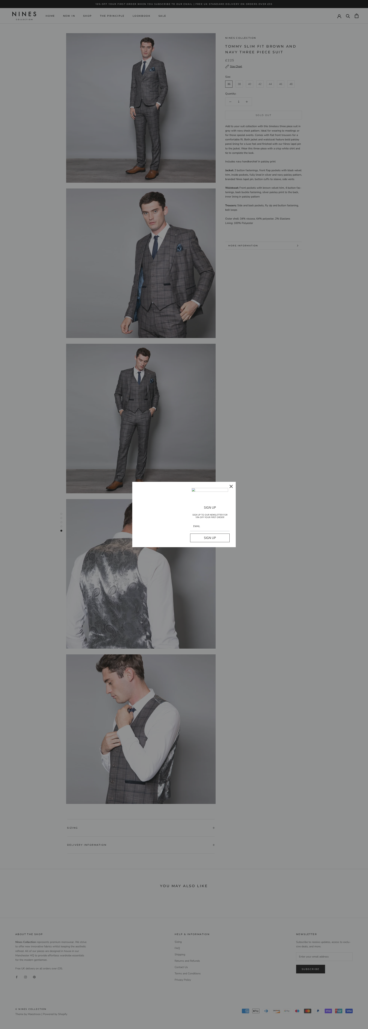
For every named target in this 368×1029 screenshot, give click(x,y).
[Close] (231, 486)
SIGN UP (210, 538)
